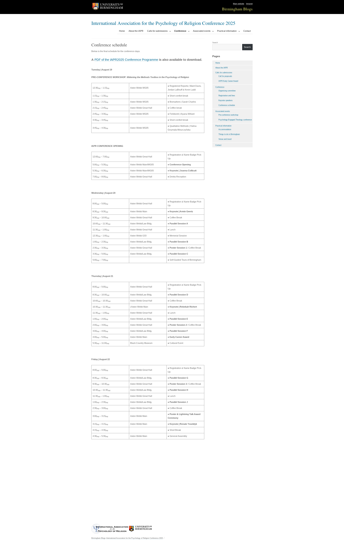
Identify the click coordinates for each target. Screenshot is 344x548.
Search (215, 43)
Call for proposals (225, 76)
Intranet (249, 4)
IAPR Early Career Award (228, 81)
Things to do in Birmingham (229, 134)
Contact (247, 31)
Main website (238, 4)
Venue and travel (225, 139)
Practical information (227, 31)
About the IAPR (136, 31)
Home (122, 31)
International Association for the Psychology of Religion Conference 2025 (163, 23)
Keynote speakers (225, 100)
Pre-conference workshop (228, 115)
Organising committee (227, 91)
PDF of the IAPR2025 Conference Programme (126, 59)
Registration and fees (226, 95)
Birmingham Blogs (237, 8)
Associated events (201, 31)
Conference (180, 31)
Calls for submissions (157, 31)
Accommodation (224, 129)
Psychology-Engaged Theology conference (235, 120)
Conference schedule (226, 105)
